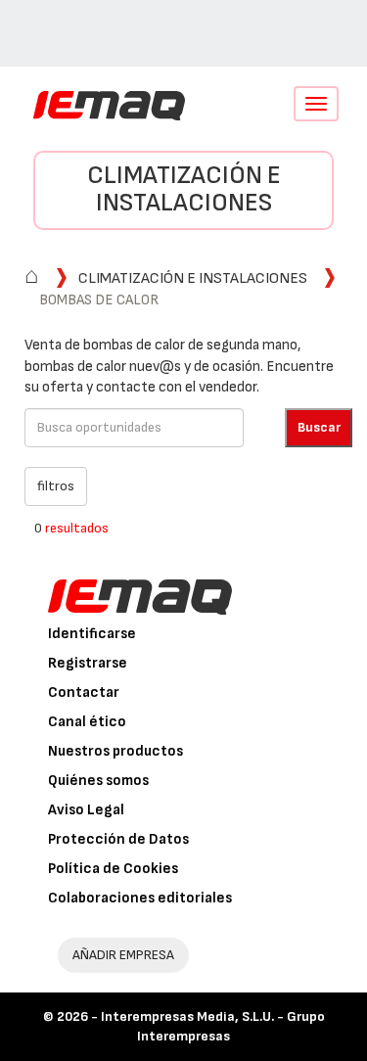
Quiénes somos (98, 780)
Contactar (83, 692)
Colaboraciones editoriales (140, 898)
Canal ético (87, 722)
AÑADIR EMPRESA (123, 954)
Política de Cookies (113, 868)
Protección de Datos (118, 839)
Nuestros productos (115, 751)
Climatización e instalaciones (184, 190)
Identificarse (92, 633)
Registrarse (87, 663)
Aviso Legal (86, 810)
